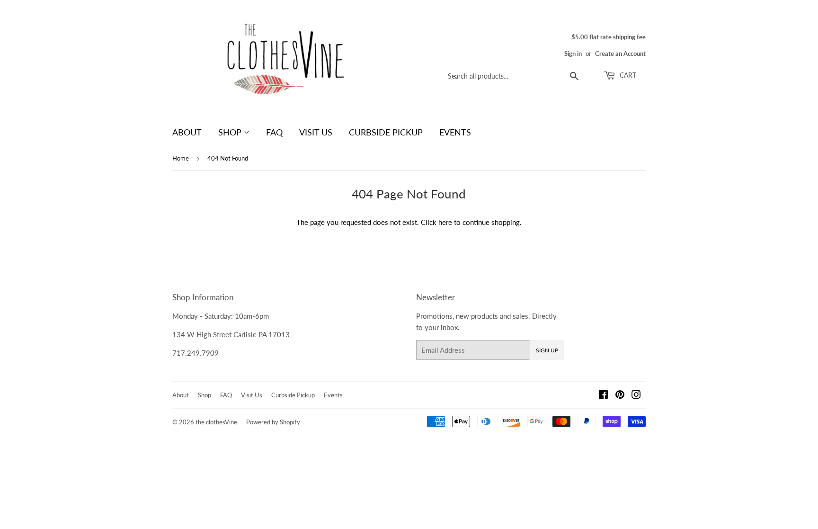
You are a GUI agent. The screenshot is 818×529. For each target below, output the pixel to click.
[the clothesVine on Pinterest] (620, 395)
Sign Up (547, 350)
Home (180, 158)
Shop (231, 132)
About (187, 132)
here (445, 222)
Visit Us (315, 132)
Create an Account (620, 53)
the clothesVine (216, 422)
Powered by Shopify (273, 422)
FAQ (274, 132)
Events (455, 132)
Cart (627, 75)
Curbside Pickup (386, 132)
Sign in (573, 53)
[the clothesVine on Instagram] (636, 395)
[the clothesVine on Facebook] (603, 395)
